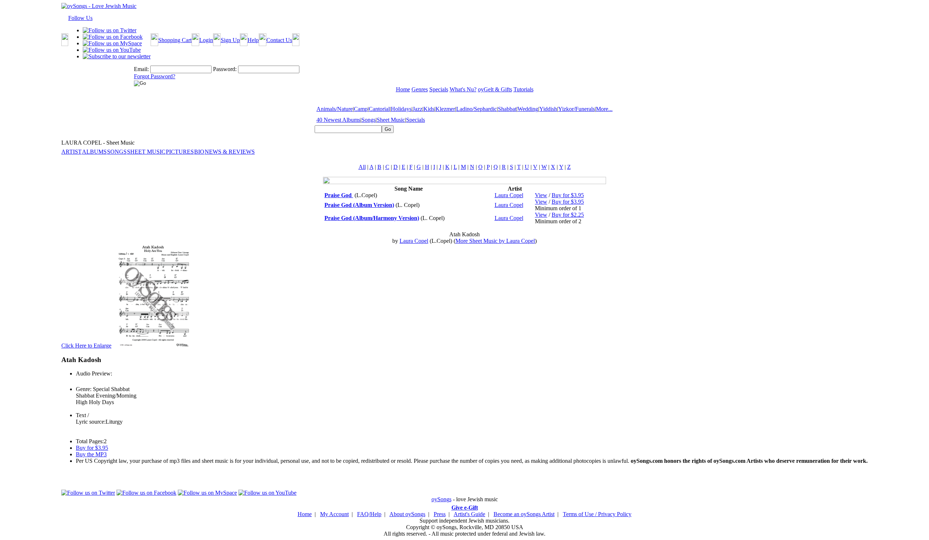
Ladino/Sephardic (476, 109)
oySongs (441, 499)
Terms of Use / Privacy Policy (597, 514)
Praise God (338, 195)
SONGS (117, 152)
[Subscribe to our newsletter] (117, 56)
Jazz (417, 109)
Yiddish (548, 109)
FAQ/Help (369, 514)
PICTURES (180, 152)
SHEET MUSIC (146, 152)
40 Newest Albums (338, 120)
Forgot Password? (154, 76)
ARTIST (71, 152)
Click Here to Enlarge (86, 345)
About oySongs (407, 514)
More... (604, 109)
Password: (225, 69)
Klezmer (445, 109)
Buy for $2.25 (568, 215)
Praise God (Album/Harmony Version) (371, 218)
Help (253, 40)
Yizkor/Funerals (576, 109)
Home (305, 514)
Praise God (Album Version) (359, 205)
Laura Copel (509, 195)
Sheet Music (391, 120)
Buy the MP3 (91, 454)
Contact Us (279, 40)
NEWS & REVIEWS (230, 152)
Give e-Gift (464, 507)
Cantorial (379, 109)
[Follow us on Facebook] (113, 37)
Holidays (401, 109)
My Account (334, 514)
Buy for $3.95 (568, 195)
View (541, 195)
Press (440, 514)
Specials (415, 120)
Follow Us (80, 18)
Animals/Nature (334, 109)
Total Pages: (90, 441)
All (362, 167)
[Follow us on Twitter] (109, 30)
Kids (428, 109)
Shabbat (507, 109)
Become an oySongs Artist (524, 514)
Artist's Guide (469, 514)
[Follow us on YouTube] (112, 50)
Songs (368, 120)
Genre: (83, 389)
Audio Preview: (94, 373)
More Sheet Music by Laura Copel (495, 241)
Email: (141, 69)
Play (80, 381)
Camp (361, 109)
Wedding (527, 109)
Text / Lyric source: (91, 418)
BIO (199, 152)
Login (206, 40)
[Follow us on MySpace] (112, 43)
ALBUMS (94, 152)
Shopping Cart (175, 40)
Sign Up (230, 40)
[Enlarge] (153, 345)
